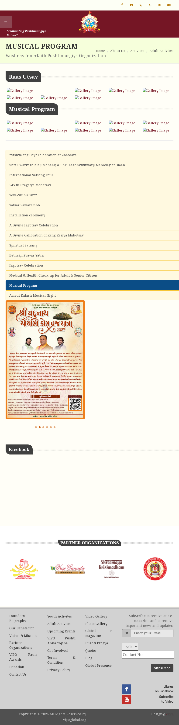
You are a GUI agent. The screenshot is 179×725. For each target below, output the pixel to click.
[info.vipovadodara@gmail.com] (159, 5)
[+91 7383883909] (150, 5)
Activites (137, 51)
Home (100, 51)
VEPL (169, 714)
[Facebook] (122, 5)
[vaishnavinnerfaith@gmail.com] (168, 5)
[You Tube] (131, 5)
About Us (117, 51)
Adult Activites (161, 51)
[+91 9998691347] (140, 5)
